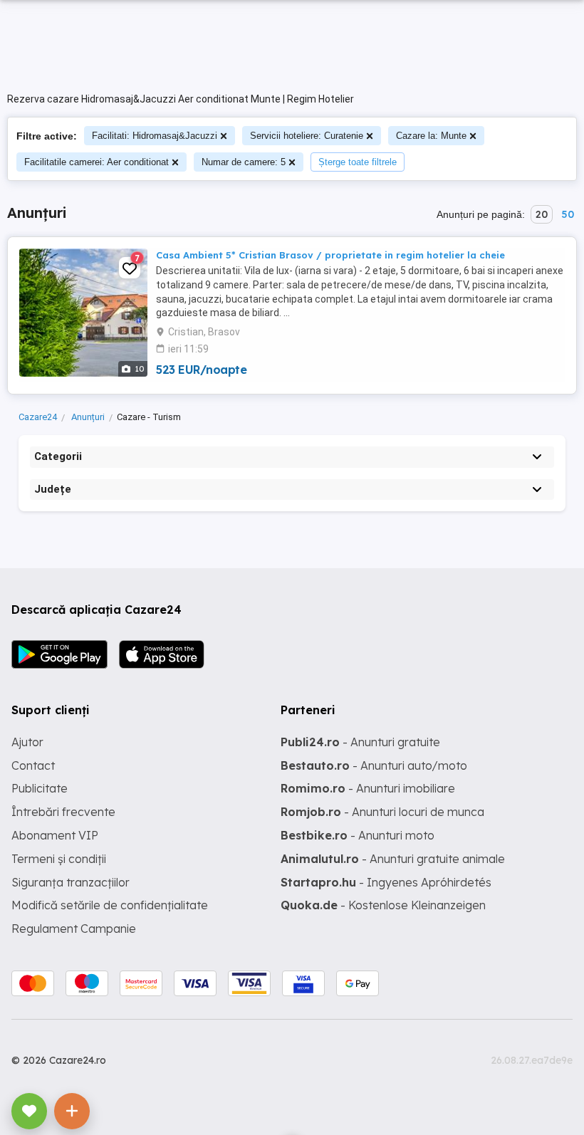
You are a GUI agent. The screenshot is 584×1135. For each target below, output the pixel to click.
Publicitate (39, 788)
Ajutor (27, 742)
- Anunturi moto (357, 835)
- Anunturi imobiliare (368, 788)
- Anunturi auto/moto (374, 765)
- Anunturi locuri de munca (382, 812)
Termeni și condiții (58, 859)
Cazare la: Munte (431, 135)
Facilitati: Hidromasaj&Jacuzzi (154, 135)
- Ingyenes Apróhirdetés (386, 882)
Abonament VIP (54, 835)
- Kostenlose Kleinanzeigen (383, 905)
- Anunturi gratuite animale (393, 859)
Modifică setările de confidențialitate (109, 905)
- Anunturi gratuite (360, 742)
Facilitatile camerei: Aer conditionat (96, 162)
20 (542, 214)
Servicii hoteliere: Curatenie (306, 135)
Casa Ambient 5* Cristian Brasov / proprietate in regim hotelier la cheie (330, 255)
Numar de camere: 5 (244, 162)
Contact (33, 765)
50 (567, 214)
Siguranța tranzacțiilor (70, 882)
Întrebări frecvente (63, 812)
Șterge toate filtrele (357, 162)
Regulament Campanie (73, 928)
